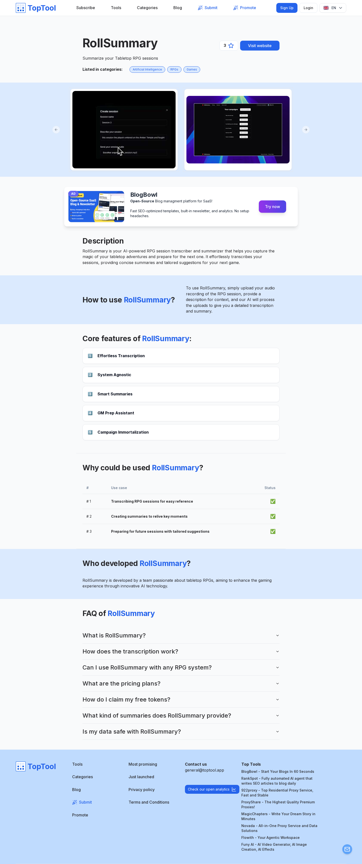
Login (308, 8)
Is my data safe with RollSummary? (131, 731)
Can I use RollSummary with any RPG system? (147, 667)
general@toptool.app (204, 770)
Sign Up (287, 8)
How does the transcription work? (130, 651)
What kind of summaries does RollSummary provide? (156, 715)
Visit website (260, 45)
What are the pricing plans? (121, 683)
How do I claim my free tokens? (126, 699)
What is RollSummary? (114, 635)
